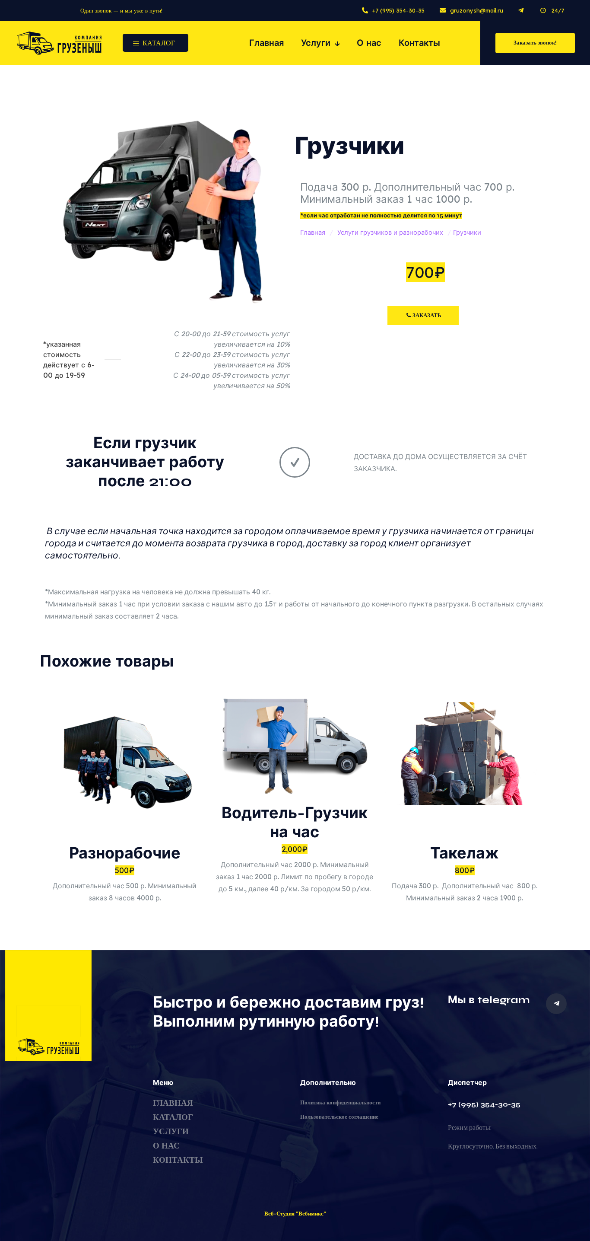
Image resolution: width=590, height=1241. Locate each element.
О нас (166, 1146)
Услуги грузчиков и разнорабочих (390, 232)
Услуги (171, 1131)
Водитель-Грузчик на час (295, 823)
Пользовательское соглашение (339, 1116)
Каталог (173, 1117)
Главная (312, 232)
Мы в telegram (489, 1000)
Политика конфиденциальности (340, 1102)
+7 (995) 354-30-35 (484, 1104)
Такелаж (464, 853)
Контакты (178, 1160)
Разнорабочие (125, 853)
